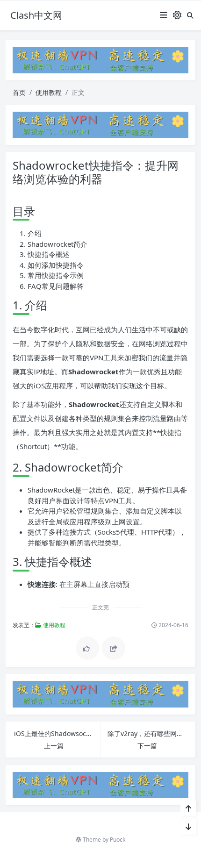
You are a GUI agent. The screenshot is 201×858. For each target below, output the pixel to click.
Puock (117, 840)
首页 (19, 92)
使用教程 (49, 92)
